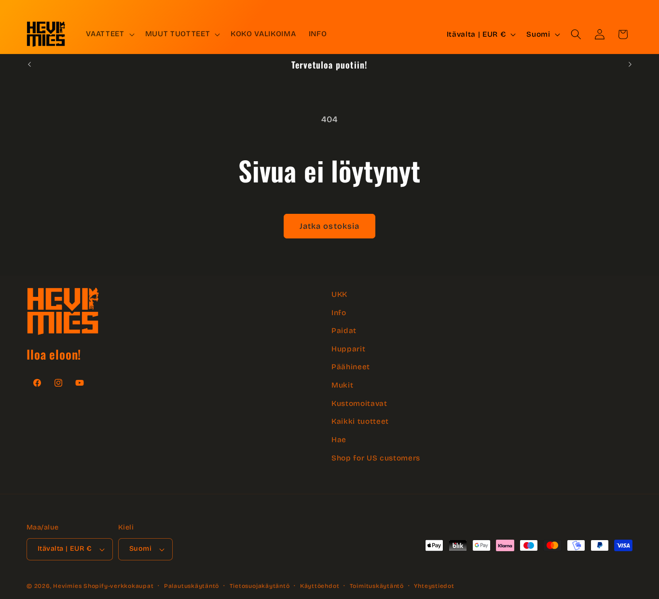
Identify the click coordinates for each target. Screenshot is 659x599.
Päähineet (350, 366)
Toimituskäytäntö (377, 586)
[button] (109, 34)
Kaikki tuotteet (360, 421)
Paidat (344, 330)
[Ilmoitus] (630, 65)
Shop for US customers (375, 458)
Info (338, 312)
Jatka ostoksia (329, 226)
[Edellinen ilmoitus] (29, 65)
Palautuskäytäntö (191, 586)
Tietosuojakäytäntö (260, 586)
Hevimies (67, 586)
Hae (338, 439)
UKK (339, 294)
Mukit (342, 385)
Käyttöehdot (319, 586)
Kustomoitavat (359, 403)
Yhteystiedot (434, 586)
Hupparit (348, 349)
